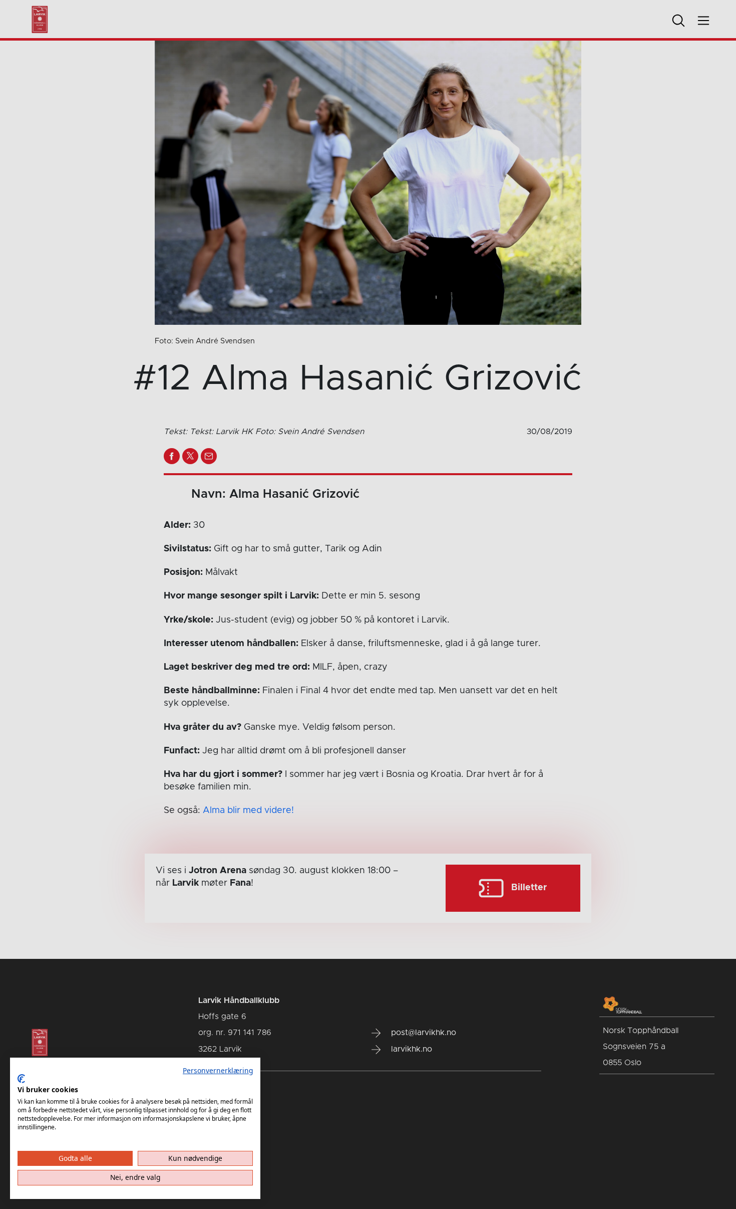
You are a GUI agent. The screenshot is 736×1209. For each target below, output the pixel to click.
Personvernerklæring (218, 1070)
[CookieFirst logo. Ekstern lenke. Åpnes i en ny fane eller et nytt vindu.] (21, 1078)
